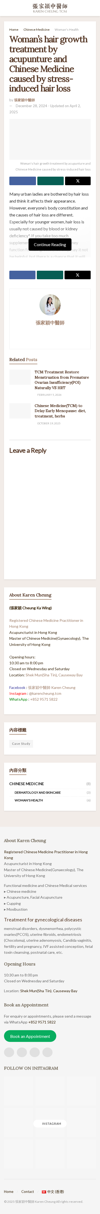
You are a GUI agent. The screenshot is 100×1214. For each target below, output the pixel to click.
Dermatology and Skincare (38, 792)
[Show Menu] (6, 8)
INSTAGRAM (51, 1123)
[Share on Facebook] (22, 181)
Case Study (21, 743)
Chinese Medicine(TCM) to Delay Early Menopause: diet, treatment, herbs (60, 410)
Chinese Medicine (36, 30)
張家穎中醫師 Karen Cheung (51, 687)
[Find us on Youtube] (47, 1052)
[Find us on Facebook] (9, 1052)
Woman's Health (67, 30)
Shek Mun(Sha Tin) (41, 675)
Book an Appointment (30, 1035)
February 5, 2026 (49, 394)
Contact (27, 1191)
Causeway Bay (70, 675)
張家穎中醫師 (24, 100)
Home (13, 30)
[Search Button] (93, 8)
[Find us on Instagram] (22, 1052)
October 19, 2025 (49, 423)
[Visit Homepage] (50, 8)
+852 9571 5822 (44, 699)
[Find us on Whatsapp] (35, 1052)
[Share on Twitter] (78, 181)
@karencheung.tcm (45, 693)
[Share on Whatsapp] (50, 181)
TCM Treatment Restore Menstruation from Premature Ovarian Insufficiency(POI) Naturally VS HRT (62, 380)
